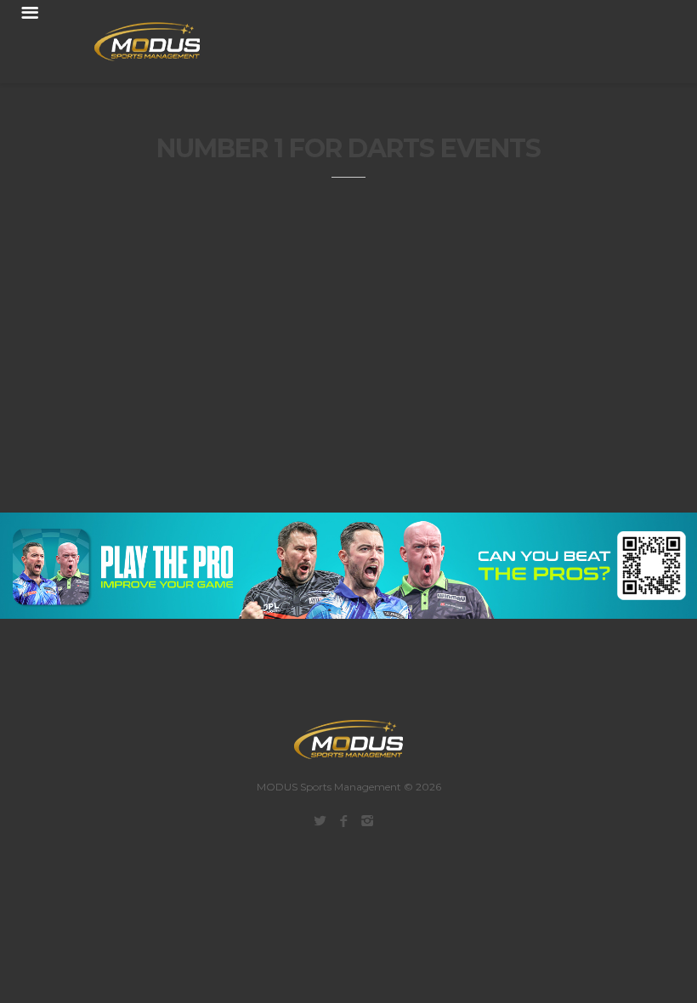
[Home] (137, 41)
